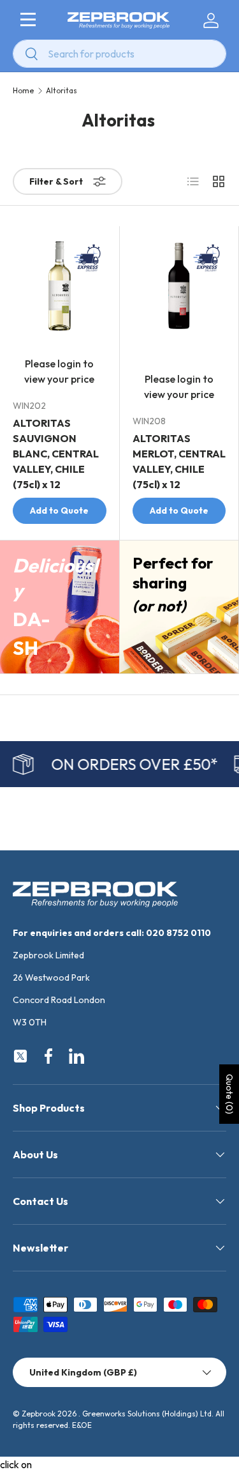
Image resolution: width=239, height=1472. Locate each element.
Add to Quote (59, 510)
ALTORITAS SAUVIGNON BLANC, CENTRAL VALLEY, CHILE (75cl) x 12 (56, 454)
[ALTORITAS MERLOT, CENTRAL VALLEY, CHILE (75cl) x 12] (179, 286)
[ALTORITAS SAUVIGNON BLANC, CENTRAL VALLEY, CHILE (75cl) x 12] (59, 286)
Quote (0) (229, 1094)
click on (16, 1464)
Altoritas (61, 91)
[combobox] (119, 54)
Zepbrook (38, 1413)
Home (23, 91)
